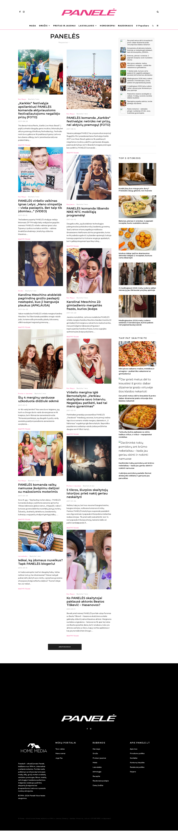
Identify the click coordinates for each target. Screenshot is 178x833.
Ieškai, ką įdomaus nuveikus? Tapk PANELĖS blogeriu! (40, 562)
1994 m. (33, 766)
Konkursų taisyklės (137, 762)
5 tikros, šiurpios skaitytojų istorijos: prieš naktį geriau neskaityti (87, 493)
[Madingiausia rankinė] (137, 306)
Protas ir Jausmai (64, 25)
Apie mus (133, 749)
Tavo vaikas (60, 749)
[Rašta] (137, 274)
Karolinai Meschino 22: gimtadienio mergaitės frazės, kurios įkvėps (84, 305)
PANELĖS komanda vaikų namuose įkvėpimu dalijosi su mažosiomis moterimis (38, 488)
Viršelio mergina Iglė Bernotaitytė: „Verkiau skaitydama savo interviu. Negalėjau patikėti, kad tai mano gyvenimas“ (87, 399)
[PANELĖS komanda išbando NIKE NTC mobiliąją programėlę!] (89, 177)
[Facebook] (20, 12)
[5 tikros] (89, 458)
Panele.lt (21, 763)
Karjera (133, 771)
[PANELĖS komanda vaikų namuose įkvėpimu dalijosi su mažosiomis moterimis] (40, 453)
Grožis (43, 25)
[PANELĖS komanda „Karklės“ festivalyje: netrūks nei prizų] (89, 79)
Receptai (96, 776)
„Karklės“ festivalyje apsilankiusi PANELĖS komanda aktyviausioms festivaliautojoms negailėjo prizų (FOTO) (39, 110)
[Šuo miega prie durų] (137, 174)
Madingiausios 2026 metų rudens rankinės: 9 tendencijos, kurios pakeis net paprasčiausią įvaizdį (136, 322)
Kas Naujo (22, 99)
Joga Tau (59, 758)
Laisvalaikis (86, 25)
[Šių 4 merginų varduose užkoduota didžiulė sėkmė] (40, 359)
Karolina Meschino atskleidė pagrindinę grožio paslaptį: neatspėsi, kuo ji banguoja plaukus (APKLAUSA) (39, 300)
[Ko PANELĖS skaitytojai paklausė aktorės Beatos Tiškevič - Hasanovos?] (89, 559)
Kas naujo (96, 749)
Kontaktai (133, 758)
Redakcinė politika (137, 767)
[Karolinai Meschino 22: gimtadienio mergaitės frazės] (89, 270)
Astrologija (97, 771)
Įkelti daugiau (65, 647)
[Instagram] (24, 12)
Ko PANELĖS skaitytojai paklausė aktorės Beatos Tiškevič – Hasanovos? (85, 601)
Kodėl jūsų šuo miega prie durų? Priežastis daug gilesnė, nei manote (135, 189)
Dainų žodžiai (98, 785)
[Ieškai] (40, 537)
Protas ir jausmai (99, 758)
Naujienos (71, 204)
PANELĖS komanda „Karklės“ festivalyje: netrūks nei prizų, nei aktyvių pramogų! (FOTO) (89, 121)
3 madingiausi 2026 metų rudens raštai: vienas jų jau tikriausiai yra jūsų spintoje (137, 289)
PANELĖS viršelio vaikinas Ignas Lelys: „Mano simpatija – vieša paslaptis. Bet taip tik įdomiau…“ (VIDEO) (40, 206)
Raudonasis (125, 25)
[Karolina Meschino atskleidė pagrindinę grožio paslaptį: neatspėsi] (40, 263)
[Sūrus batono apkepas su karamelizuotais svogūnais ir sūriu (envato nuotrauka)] (137, 206)
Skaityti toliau (24, 145)
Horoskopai (107, 25)
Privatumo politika (137, 753)
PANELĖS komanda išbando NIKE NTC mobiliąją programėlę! (88, 212)
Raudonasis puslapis (101, 781)
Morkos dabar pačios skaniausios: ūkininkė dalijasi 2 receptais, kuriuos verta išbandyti (135, 255)
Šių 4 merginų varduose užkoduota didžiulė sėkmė (38, 399)
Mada (32, 25)
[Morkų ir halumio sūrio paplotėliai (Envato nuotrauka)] (137, 239)
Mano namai (60, 753)
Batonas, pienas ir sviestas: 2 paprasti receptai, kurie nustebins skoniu (136, 222)
